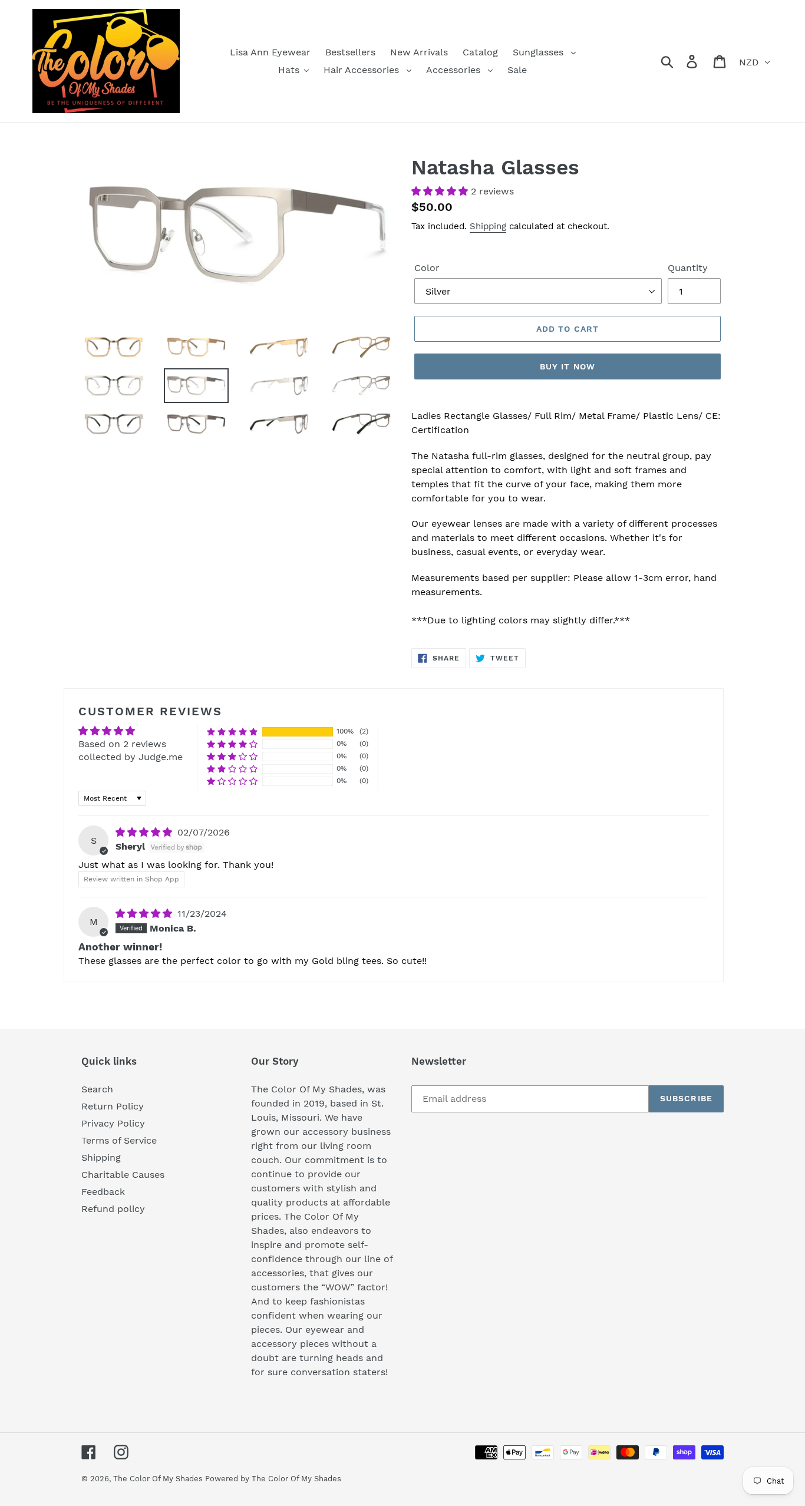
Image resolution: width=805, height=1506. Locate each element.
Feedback (103, 1191)
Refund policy (113, 1208)
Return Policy (112, 1106)
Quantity (688, 267)
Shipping (488, 226)
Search (97, 1089)
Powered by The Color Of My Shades (273, 1478)
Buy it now (567, 366)
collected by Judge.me (130, 756)
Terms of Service (119, 1140)
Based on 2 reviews (122, 743)
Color (427, 267)
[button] (441, 191)
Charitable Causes (122, 1174)
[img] (145, 832)
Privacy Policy (113, 1123)
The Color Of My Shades (159, 1478)
